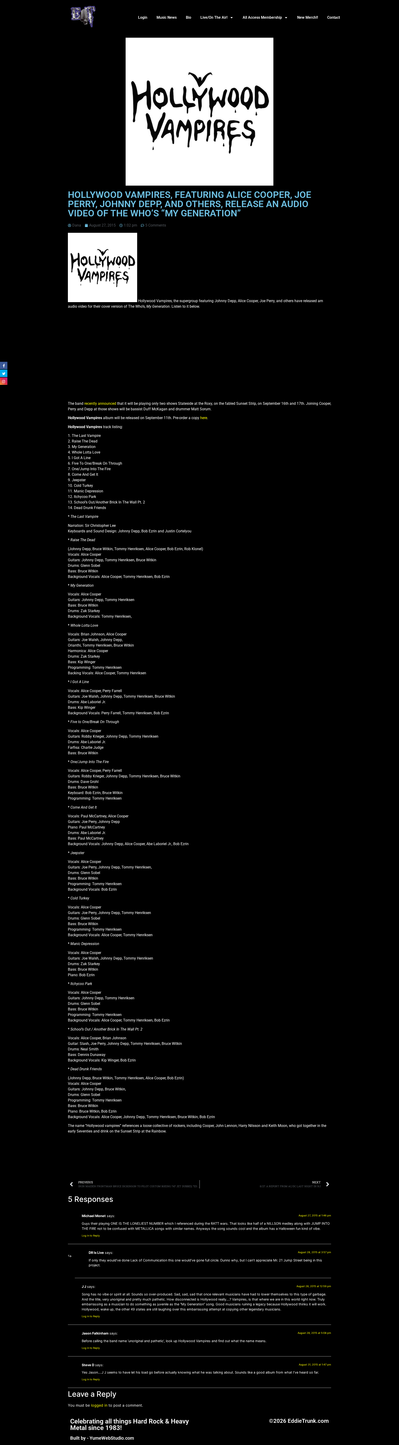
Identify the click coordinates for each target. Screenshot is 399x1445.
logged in (99, 1405)
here (203, 418)
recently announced (100, 403)
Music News (167, 17)
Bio (188, 17)
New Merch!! (307, 17)
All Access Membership (262, 17)
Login (142, 17)
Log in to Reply (91, 1235)
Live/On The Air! (213, 17)
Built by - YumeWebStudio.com (102, 1438)
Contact (333, 17)
